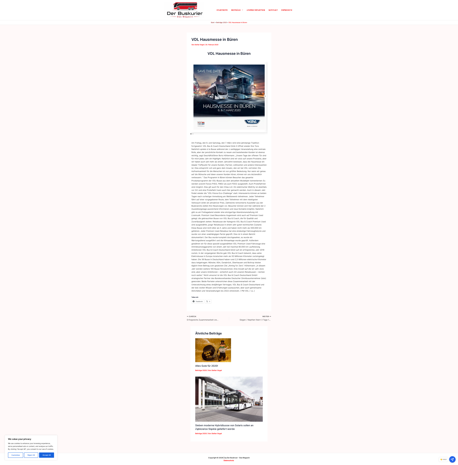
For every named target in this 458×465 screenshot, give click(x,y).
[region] (31, 447)
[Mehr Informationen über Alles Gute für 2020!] (213, 350)
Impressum (286, 10)
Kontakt (273, 10)
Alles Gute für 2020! (206, 365)
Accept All (47, 455)
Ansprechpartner (256, 10)
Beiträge (236, 10)
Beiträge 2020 (201, 370)
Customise (15, 455)
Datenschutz (229, 460)
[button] (242, 10)
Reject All (31, 455)
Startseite (222, 10)
